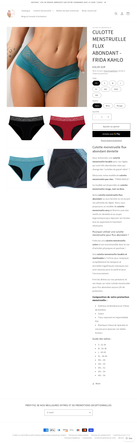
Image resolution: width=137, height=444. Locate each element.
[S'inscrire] (89, 412)
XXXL (116, 89)
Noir (97, 106)
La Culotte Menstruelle (26, 435)
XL (96, 89)
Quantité (95, 112)
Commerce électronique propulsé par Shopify (50, 435)
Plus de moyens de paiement (111, 140)
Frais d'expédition (111, 71)
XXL (105, 89)
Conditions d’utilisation (121, 435)
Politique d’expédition (72, 438)
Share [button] (98, 383)
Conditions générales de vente (105, 438)
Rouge (120, 106)
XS (96, 83)
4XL (96, 95)
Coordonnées (87, 438)
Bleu (108, 106)
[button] (43, 10)
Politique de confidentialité (101, 435)
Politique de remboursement (79, 435)
